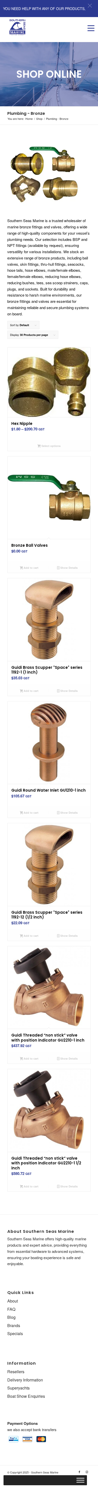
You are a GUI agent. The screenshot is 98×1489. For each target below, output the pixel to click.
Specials (15, 1333)
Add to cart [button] (30, 568)
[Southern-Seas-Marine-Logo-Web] (40, 27)
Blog (11, 1317)
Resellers (15, 1371)
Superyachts (18, 1388)
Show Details (69, 568)
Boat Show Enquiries (26, 1396)
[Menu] (88, 23)
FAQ (11, 1309)
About (12, 1301)
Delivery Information (25, 1380)
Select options (51, 446)
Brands (13, 1325)
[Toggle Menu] (80, 1480)
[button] (90, 6)
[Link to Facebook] (79, 1471)
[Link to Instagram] (87, 1471)
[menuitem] (88, 23)
